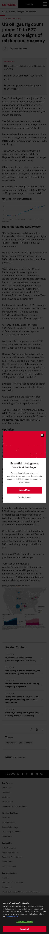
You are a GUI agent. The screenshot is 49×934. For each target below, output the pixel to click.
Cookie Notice (12, 916)
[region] (24, 914)
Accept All (24, 929)
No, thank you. (24, 497)
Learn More (24, 490)
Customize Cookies (24, 922)
